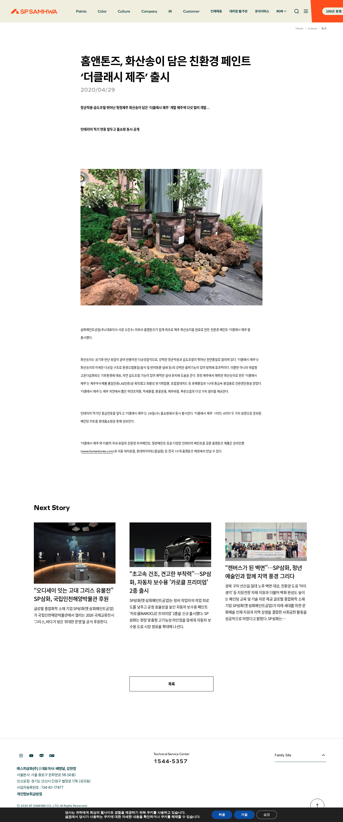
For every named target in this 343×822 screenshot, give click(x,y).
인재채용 (216, 11)
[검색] (296, 11)
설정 (68, 817)
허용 (222, 814)
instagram (21, 755)
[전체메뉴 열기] (306, 11)
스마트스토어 (52, 755)
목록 (171, 684)
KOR (279, 11)
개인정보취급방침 (29, 794)
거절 (244, 814)
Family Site (283, 755)
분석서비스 (262, 11)
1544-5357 (171, 761)
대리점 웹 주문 (238, 11)
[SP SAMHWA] (34, 11)
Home (299, 28)
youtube (31, 755)
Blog (41, 755)
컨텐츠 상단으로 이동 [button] (317, 806)
